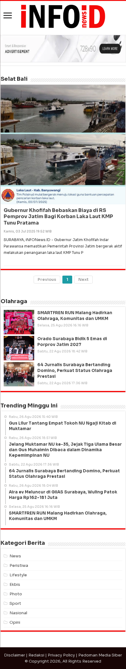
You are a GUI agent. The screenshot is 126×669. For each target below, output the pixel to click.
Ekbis (14, 584)
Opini (14, 622)
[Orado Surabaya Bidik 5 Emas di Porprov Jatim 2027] (19, 348)
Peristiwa (18, 565)
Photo (15, 594)
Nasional (18, 612)
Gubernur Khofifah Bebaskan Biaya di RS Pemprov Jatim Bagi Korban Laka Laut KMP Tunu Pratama (58, 216)
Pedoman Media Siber (100, 655)
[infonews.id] (63, 16)
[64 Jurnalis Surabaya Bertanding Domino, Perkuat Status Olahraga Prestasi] (19, 374)
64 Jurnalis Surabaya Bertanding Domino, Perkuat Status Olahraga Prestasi (74, 370)
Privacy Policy (61, 655)
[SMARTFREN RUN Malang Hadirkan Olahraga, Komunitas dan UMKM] (19, 322)
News (15, 556)
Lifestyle (18, 575)
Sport (15, 603)
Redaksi (36, 655)
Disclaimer (14, 655)
